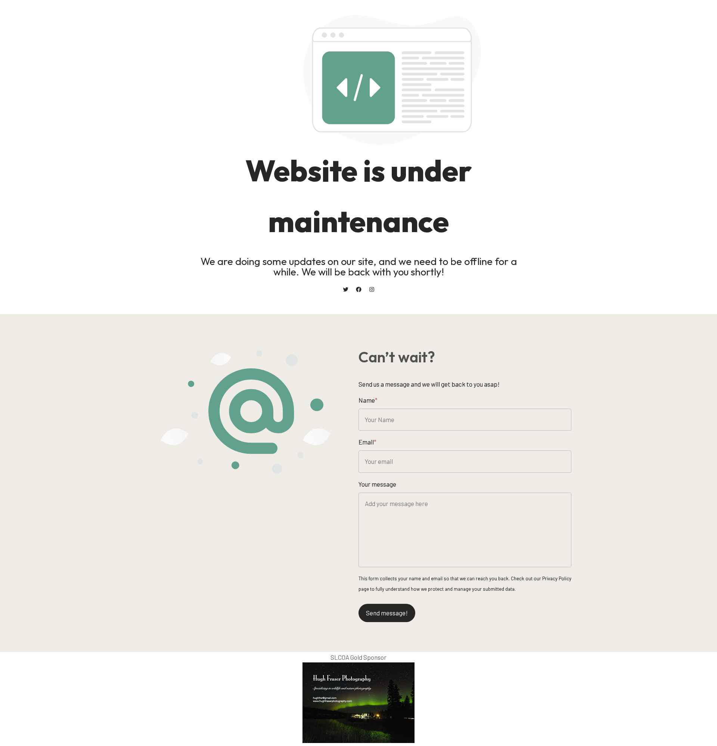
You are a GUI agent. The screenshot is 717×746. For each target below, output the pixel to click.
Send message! (387, 613)
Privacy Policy (556, 578)
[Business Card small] (358, 740)
